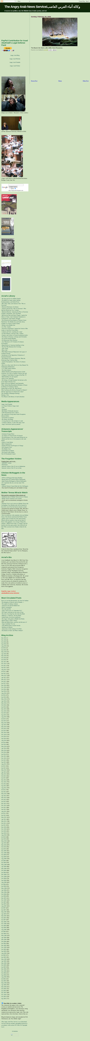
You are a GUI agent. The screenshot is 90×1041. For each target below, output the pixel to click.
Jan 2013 (3, 778)
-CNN (2, 407)
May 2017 (4, 675)
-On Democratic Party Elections (9, 340)
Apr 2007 (3, 914)
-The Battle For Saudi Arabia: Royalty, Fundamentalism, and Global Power (11, 301)
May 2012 (4, 793)
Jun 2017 (3, 673)
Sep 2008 (3, 880)
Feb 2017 (3, 681)
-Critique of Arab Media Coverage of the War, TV (14, 375)
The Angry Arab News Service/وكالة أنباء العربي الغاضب (42, 6)
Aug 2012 (3, 788)
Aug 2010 (3, 835)
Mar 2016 (3, 703)
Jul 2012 (3, 789)
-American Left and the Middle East (10, 605)
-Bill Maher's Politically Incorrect (9, 411)
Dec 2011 (3, 803)
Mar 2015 (3, 726)
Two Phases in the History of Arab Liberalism (12, 396)
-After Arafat (4, 348)
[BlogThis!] (51, 50)
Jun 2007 (3, 910)
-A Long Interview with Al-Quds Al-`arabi (12, 421)
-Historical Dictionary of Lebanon (9, 307)
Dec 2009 (3, 851)
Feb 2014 (3, 752)
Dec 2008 (3, 874)
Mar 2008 (3, 892)
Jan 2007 (3, 920)
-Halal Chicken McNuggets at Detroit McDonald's (13, 481)
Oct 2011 (3, 807)
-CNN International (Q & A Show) (10, 412)
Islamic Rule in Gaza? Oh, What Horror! (11, 388)
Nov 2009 (3, 853)
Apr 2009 (3, 866)
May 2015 (4, 723)
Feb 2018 (3, 658)
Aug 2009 (3, 858)
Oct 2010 (3, 831)
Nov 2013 (3, 758)
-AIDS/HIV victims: (6, 463)
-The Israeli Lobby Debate (8, 452)
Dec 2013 (3, 756)
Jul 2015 (3, 719)
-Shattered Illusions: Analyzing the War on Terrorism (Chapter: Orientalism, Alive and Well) (14, 312)
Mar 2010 (3, 845)
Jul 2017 (3, 671)
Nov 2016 (3, 687)
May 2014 (4, 746)
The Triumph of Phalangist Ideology (10, 393)
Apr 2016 (3, 701)
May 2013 (4, 770)
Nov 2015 (3, 711)
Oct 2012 (3, 784)
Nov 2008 (3, 876)
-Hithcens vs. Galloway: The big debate (11, 615)
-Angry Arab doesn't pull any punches (10, 424)
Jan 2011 (3, 825)
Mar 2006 (3, 939)
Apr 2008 (3, 890)
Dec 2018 (3, 638)
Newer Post (34, 81)
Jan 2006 (3, 943)
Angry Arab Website (14, 59)
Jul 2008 (3, 884)
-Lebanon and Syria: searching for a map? (11, 332)
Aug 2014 (3, 740)
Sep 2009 (3, 856)
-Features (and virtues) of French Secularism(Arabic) (14, 335)
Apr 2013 (3, 772)
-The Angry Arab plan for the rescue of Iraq (12, 612)
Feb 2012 (3, 799)
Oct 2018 (3, 642)
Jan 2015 (3, 730)
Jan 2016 (3, 707)
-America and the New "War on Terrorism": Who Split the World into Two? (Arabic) (13, 309)
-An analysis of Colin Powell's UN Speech (11, 435)
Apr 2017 (3, 677)
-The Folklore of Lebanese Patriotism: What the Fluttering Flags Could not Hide (13, 359)
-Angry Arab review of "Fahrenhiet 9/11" (11, 610)
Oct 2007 (3, 902)
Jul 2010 (3, 837)
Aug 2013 (3, 764)
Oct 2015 (3, 713)
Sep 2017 (3, 667)
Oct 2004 (3, 973)
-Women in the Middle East (8, 325)
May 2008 (4, 888)
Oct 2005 (3, 949)
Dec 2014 (3, 732)
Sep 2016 (3, 691)
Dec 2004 (3, 969)
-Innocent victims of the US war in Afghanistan (13, 466)
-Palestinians (4, 464)
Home (60, 81)
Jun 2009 (3, 862)
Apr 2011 (3, 819)
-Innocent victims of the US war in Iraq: (11, 468)
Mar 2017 (3, 679)
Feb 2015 (3, 728)
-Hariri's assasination (6, 607)
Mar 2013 (3, 774)
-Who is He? (4, 350)
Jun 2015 (3, 721)
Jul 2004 (3, 979)
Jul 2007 (3, 908)
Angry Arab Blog (14, 55)
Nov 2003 (3, 994)
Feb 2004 (3, 988)
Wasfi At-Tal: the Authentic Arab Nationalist (12, 383)
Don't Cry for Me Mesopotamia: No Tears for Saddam (14, 600)
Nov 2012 (3, 782)
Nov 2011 (3, 805)
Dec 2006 (3, 922)
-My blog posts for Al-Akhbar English (11, 298)
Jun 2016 (3, 697)
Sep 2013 (3, 762)
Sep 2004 (3, 975)
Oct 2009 (3, 854)
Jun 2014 (3, 744)
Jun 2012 (3, 791)
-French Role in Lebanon (7, 450)
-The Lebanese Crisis (6, 447)
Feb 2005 (3, 965)
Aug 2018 (3, 646)
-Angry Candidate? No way (8, 624)
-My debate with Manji (7, 419)
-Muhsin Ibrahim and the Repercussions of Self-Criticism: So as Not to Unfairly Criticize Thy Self (14, 372)
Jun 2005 (3, 957)
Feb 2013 (3, 776)
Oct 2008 (3, 878)
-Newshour (4, 409)
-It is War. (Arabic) (6, 327)
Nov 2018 (3, 640)
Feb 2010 (3, 847)
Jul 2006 (3, 931)
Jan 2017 (3, 683)
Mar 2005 (3, 963)
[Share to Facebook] (54, 50)
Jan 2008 (3, 896)
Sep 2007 (3, 904)
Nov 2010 (3, 829)
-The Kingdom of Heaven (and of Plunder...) (12, 602)
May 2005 (4, 959)
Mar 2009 (3, 868)
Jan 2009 (3, 872)
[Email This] (49, 50)
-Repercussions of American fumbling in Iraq (12, 345)
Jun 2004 (3, 981)
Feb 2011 (3, 823)
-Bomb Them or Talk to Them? (9, 620)
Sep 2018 (3, 644)
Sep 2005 (3, 951)
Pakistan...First (5, 395)
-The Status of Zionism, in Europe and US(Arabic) (14, 337)
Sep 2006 (3, 927)
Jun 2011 (3, 815)
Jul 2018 (3, 648)
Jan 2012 (3, 801)
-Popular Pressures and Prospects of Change (12, 445)
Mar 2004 (3, 987)
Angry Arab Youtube (14, 62)
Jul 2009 (3, 860)
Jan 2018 (3, 659)
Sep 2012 (3, 786)
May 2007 (4, 912)
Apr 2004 (3, 985)
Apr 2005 (3, 961)
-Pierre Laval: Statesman (7, 378)
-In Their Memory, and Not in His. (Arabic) (12, 333)
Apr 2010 (3, 843)
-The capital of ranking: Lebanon (9, 604)
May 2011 (4, 817)
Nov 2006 (3, 923)
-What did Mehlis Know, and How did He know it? (14, 622)
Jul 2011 (3, 813)
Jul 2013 (3, 766)
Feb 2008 (3, 894)
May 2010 (4, 841)
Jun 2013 (3, 768)
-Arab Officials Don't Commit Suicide (10, 625)
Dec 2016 (3, 685)
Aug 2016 (3, 693)
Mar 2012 (3, 797)
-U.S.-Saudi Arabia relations (8, 368)
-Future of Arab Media (7, 442)
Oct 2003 (3, 996)
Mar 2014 (3, 750)
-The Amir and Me (6, 609)
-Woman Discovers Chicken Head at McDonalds (13, 479)
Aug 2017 (3, 669)
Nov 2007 (3, 900)
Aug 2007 (3, 906)
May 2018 (4, 652)
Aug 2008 (3, 882)
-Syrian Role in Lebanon (7, 417)
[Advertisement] (60, 66)
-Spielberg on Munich (6, 627)
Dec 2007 (3, 898)
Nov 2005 (3, 947)
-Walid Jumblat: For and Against (9, 377)
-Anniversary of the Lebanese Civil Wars (11, 629)
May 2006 (4, 935)
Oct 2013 (3, 760)
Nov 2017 (3, 663)
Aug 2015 (3, 717)
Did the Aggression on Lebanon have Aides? (12, 391)
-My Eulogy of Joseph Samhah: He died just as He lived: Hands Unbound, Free (14, 380)
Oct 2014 (3, 736)
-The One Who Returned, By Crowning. (11, 347)
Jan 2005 (3, 967)
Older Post (86, 81)
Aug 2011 (3, 811)
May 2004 (4, 983)
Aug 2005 (3, 953)
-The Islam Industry (6, 370)
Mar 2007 (3, 916)
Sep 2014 (3, 738)
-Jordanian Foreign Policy (7, 434)
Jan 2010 (3, 849)
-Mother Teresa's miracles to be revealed (11, 498)
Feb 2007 (3, 918)
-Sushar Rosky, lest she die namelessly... (11, 617)
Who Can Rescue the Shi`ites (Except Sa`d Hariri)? (14, 390)
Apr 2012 (3, 795)
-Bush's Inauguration (6, 444)
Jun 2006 (3, 933)
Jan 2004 (3, 990)
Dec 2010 (3, 827)
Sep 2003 (3, 998)
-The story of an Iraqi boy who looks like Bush (13, 614)
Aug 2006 (3, 929)
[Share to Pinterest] (56, 50)
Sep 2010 (3, 833)
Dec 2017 (3, 661)
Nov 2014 (3, 734)
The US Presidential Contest (8, 454)
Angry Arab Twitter (15, 66)
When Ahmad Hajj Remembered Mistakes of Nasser (14, 385)
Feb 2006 (3, 941)
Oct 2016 (3, 689)
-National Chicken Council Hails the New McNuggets (14, 486)
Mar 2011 (3, 821)
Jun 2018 (3, 650)
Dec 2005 (3, 945)
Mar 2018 (3, 655)
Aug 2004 (3, 977)
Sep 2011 (3, 809)
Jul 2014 (3, 742)
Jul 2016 (3, 695)
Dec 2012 (3, 780)
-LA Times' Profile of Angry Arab (10, 406)
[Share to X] (52, 50)
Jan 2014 (3, 754)
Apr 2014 (3, 748)
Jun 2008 (3, 886)
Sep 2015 (3, 715)
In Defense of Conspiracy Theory (9, 386)
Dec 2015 (3, 709)
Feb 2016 (3, 705)
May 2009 (4, 864)
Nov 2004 (3, 971)
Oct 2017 (3, 665)
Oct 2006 (3, 925)
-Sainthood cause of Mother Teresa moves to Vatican (14, 497)
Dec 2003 (3, 992)
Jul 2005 (3, 955)
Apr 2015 (3, 724)
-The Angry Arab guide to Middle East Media (12, 619)
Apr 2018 (3, 654)
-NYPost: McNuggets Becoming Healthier (11, 478)
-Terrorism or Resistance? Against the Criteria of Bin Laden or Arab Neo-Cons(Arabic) (14, 329)
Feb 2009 (3, 870)
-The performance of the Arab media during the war (14, 437)
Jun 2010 (3, 839)
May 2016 (4, 699)
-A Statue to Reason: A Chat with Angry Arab (12, 422)
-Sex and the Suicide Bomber (8, 338)
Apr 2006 (3, 937)
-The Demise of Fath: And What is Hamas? (12, 630)
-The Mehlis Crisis (6, 449)
